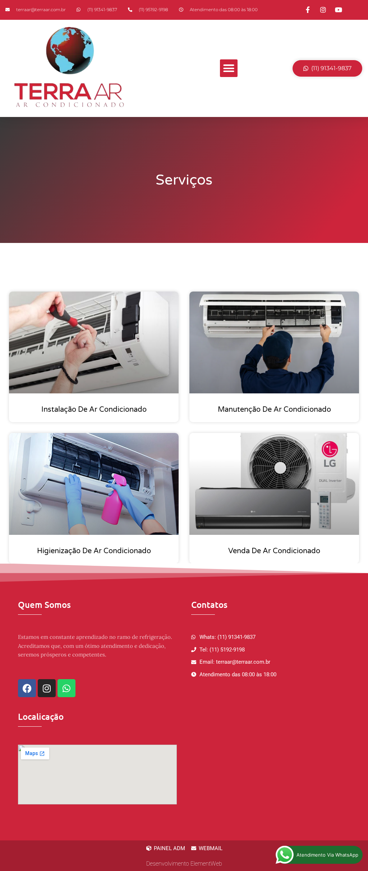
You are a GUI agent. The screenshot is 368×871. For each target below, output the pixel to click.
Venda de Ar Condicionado (274, 551)
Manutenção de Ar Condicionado (274, 409)
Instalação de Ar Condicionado (94, 409)
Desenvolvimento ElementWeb (184, 863)
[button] (229, 68)
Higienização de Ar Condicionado (94, 551)
